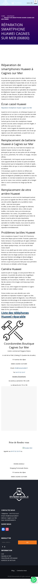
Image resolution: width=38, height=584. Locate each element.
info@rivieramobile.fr (21, 368)
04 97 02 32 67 (16, 451)
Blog (12, 570)
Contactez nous (22, 570)
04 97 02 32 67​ (20, 372)
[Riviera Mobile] (5, 3)
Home (3, 16)
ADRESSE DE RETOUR (8, 560)
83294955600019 (10, 520)
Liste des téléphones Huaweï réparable (15, 314)
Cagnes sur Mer (12, 518)
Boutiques (10, 16)
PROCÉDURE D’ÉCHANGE (9, 558)
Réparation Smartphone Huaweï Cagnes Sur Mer (16, 108)
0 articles (18, 3)
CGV (2, 554)
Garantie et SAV (6, 556)
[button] (35, 1)
